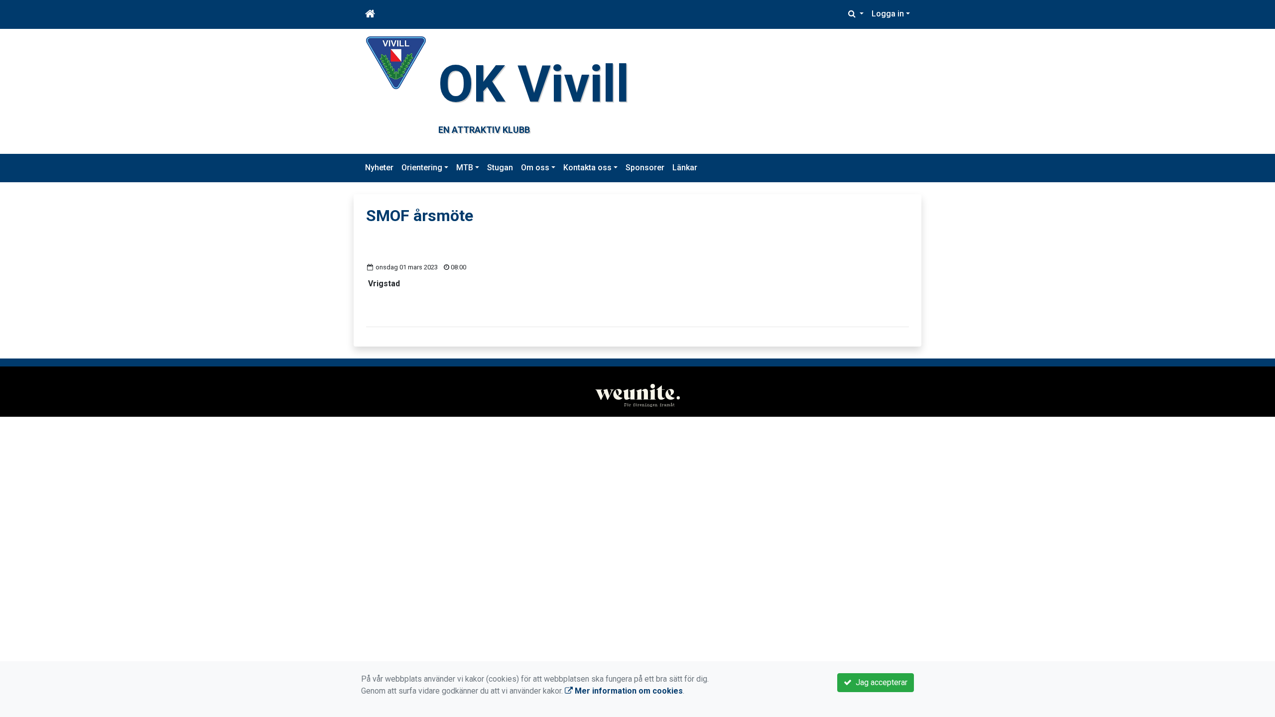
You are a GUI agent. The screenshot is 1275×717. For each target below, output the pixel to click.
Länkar (684, 167)
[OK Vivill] (396, 62)
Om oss (535, 167)
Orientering (421, 167)
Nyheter (379, 167)
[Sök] (856, 14)
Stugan (500, 167)
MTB (464, 167)
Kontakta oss (587, 167)
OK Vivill (534, 84)
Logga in (888, 13)
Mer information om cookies (628, 691)
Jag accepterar (879, 682)
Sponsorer (645, 167)
